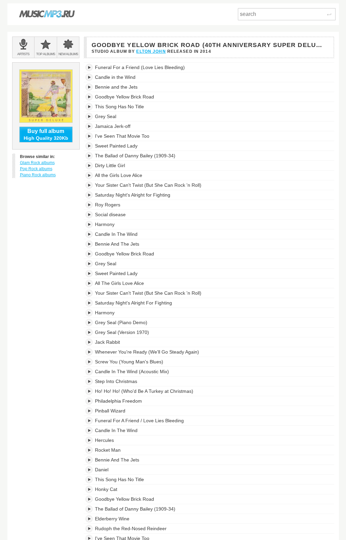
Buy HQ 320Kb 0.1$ (305, 67)
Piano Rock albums (38, 175)
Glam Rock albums (37, 162)
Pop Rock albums (36, 168)
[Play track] (89, 67)
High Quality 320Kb (46, 134)
